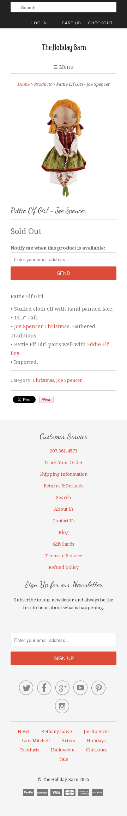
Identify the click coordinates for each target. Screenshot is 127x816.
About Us (63, 509)
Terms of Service (63, 555)
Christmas (43, 380)
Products (43, 84)
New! (24, 731)
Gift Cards (63, 544)
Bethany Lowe (56, 731)
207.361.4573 (63, 451)
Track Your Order (63, 462)
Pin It (46, 399)
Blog (64, 532)
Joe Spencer (69, 380)
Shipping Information (63, 474)
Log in (39, 23)
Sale (63, 759)
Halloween (62, 749)
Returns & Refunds (63, 485)
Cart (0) (71, 23)
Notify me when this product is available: (58, 248)
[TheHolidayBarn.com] (63, 47)
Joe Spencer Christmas (41, 326)
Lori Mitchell (36, 740)
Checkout (100, 23)
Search (63, 497)
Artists (68, 740)
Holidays (95, 740)
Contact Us (63, 520)
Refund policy (64, 567)
